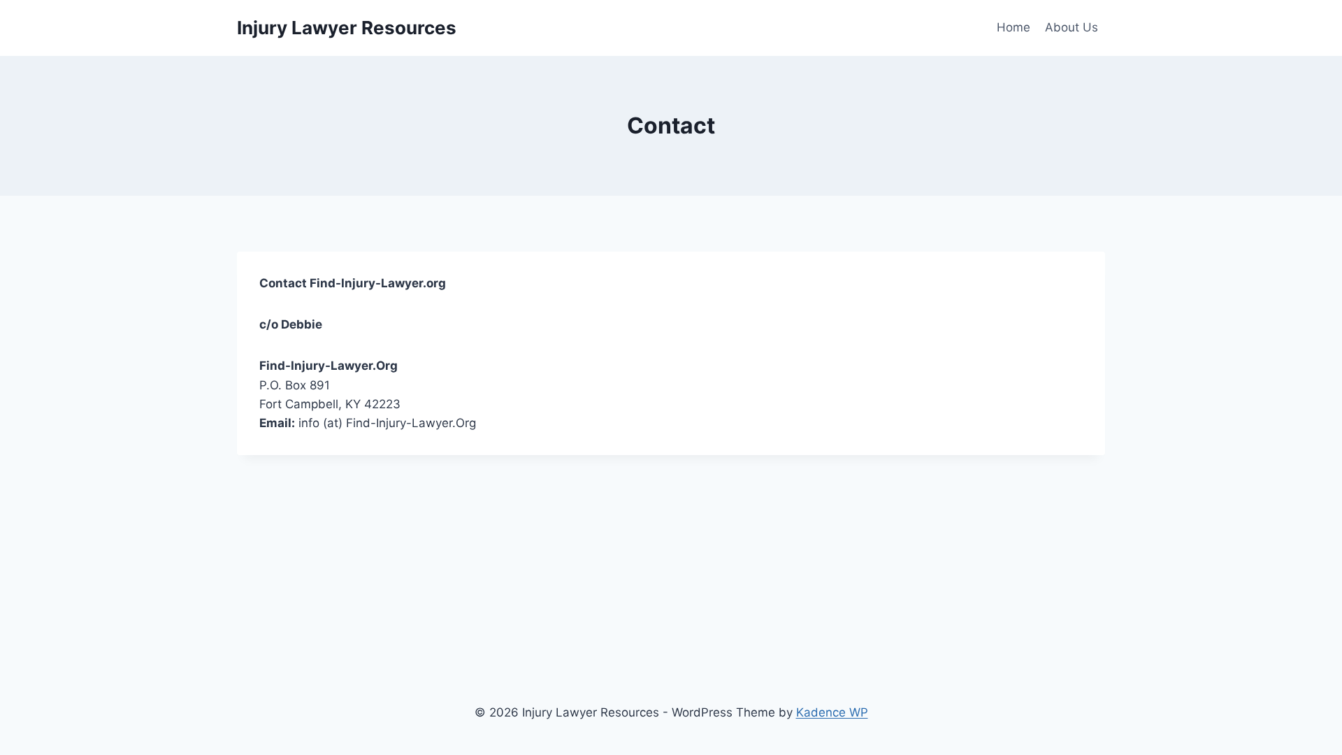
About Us (1071, 27)
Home (1013, 27)
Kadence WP (832, 712)
